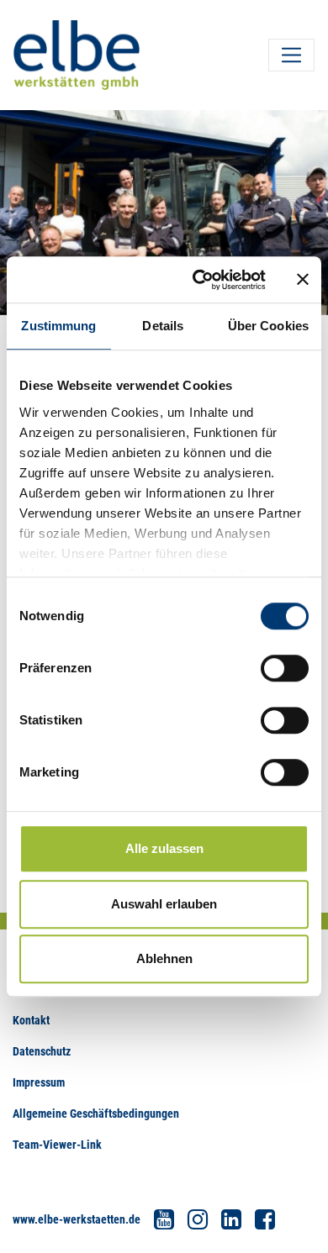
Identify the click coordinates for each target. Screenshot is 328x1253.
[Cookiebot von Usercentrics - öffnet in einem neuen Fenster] (199, 280)
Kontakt (31, 1020)
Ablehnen (164, 958)
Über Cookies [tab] (268, 326)
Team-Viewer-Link (57, 1144)
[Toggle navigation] (291, 55)
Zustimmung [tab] (58, 326)
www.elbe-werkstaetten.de (76, 1219)
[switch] (285, 668)
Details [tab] (162, 326)
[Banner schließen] (303, 280)
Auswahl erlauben (164, 904)
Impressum (39, 1082)
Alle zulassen (164, 848)
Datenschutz (42, 1051)
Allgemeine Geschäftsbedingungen (96, 1113)
